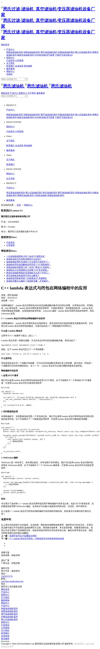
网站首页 (5, 45)
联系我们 (10, 66)
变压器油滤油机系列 (15, 193)
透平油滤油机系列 (49, 52)
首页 (19, 205)
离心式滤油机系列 (83, 52)
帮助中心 (10, 71)
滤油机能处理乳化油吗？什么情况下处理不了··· (28, 262)
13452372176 (6, 576)
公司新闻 (19, 60)
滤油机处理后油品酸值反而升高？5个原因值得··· (28, 264)
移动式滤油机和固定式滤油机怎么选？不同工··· (28, 273)
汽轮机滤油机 (40, 195)
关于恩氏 (10, 63)
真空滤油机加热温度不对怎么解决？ (23, 275)
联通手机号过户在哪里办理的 (23, 536)
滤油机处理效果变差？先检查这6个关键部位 (26, 278)
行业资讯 (10, 60)
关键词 (9, 74)
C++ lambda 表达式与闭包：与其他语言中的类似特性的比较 (37, 538)
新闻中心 (10, 58)
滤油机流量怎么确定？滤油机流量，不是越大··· (28, 281)
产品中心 (10, 49)
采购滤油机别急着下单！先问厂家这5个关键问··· (28, 267)
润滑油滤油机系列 (31, 52)
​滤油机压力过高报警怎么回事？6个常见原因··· (27, 270)
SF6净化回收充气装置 (44, 55)
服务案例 (10, 69)
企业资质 (19, 66)
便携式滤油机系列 (25, 195)
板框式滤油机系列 (25, 55)
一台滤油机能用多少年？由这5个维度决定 (25, 256)
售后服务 (28, 66)
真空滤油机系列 (50, 193)
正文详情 (10, 178)
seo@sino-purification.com (12, 581)
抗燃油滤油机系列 (66, 52)
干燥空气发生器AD (64, 55)
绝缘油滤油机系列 (14, 52)
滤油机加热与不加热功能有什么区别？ (24, 259)
